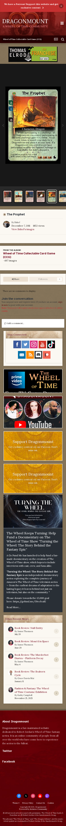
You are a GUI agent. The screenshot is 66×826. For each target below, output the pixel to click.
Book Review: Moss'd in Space (32, 641)
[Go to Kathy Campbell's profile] (10, 689)
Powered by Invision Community (33, 809)
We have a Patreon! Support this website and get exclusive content (31, 6)
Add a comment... (15, 323)
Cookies (51, 803)
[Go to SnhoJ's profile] (6, 224)
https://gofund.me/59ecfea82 (29, 601)
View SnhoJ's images (23, 229)
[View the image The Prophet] (51, 196)
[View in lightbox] (33, 125)
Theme (15, 803)
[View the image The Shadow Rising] (29, 196)
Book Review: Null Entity (29, 627)
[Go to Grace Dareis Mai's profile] (10, 672)
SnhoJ (17, 222)
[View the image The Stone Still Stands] (18, 196)
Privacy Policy (27, 803)
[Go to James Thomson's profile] (10, 629)
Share (16, 279)
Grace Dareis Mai (25, 678)
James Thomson (25, 631)
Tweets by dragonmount (15, 756)
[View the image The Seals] (40, 196)
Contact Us (40, 803)
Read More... (14, 607)
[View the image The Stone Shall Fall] (7, 196)
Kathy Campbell (24, 695)
